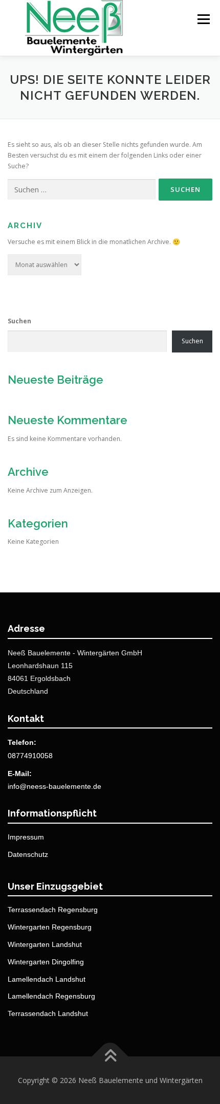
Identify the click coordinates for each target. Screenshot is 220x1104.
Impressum (26, 837)
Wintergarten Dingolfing (46, 962)
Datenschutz (28, 854)
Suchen (19, 321)
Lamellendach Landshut (46, 979)
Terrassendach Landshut (48, 1013)
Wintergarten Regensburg (50, 927)
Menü (202, 19)
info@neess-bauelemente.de (54, 786)
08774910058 (30, 756)
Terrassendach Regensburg (53, 910)
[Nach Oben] (110, 1056)
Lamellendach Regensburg (51, 996)
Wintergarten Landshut (45, 944)
